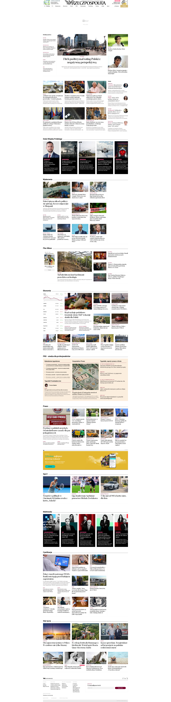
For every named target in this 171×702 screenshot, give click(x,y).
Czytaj (49, 270)
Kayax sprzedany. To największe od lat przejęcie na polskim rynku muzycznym (114, 645)
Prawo (71, 6)
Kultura (97, 6)
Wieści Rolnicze (76, 690)
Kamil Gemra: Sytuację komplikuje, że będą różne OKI (68, 535)
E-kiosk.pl (75, 683)
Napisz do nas (46, 686)
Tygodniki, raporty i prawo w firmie (110, 361)
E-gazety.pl (75, 685)
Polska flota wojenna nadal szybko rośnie (121, 162)
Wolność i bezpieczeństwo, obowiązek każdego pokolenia (49, 163)
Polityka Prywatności (55, 683)
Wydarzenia (57, 6)
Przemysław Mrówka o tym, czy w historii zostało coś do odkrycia (51, 535)
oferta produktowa (64, 698)
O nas (44, 683)
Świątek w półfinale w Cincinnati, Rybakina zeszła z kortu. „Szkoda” (55, 498)
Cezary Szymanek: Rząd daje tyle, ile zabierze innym (122, 535)
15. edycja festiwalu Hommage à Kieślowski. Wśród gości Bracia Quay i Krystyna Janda (85, 645)
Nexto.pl (74, 686)
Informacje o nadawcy (55, 687)
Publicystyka (83, 6)
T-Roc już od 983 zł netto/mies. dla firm (113, 497)
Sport (108, 6)
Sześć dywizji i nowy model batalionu (85, 162)
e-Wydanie (116, 6)
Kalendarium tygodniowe (52, 361)
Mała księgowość (76, 687)
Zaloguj (124, 6)
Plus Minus (90, 6)
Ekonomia (65, 6)
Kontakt (44, 685)
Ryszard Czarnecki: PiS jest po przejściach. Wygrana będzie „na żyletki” (86, 536)
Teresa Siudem (53, 385)
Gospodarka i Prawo (78, 361)
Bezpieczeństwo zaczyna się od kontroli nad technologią (69, 162)
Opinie (109, 81)
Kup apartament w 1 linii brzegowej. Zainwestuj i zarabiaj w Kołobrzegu (53, 667)
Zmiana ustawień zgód (55, 685)
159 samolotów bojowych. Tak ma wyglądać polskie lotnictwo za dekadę (105, 162)
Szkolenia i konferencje (48, 695)
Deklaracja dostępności (55, 689)
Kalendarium (53, 698)
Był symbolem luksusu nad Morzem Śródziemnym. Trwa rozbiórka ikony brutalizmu (94, 668)
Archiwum (64, 687)
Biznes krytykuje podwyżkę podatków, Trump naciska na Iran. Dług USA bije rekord (104, 536)
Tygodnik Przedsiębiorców (53, 381)
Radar (103, 6)
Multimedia (47, 512)
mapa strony (45, 698)
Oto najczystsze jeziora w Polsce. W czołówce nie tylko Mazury (56, 644)
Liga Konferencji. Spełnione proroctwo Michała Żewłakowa (85, 497)
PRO (77, 6)
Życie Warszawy (76, 691)
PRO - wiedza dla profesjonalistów (56, 356)
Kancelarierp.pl (76, 689)
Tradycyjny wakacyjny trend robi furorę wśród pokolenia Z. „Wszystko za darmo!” (117, 668)
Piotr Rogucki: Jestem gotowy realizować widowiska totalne (73, 667)
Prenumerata (65, 686)
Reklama (64, 683)
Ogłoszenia (64, 685)
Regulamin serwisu (55, 686)
